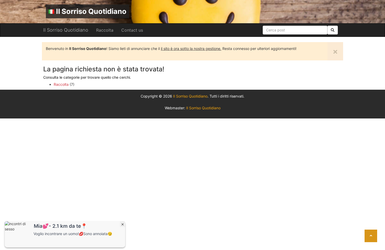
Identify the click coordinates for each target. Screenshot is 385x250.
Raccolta (104, 30)
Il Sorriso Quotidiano (91, 11)
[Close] (122, 224)
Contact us (132, 30)
